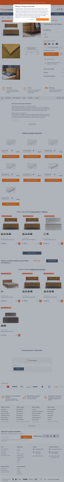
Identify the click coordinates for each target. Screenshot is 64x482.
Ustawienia (32, 19)
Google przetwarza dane (35, 17)
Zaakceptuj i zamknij (42, 19)
